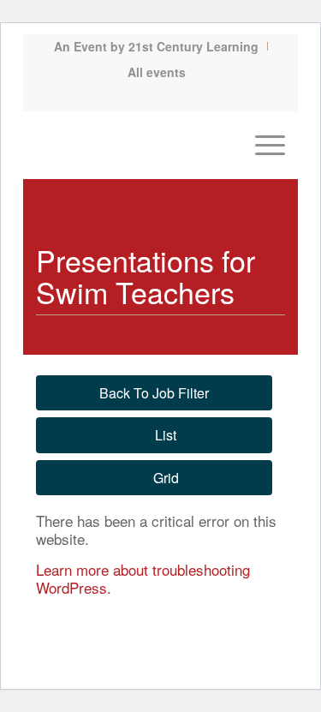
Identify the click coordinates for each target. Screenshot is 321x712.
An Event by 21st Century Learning (156, 46)
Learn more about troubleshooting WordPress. (143, 578)
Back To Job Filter (154, 393)
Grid (166, 478)
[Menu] (261, 145)
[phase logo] (135, 145)
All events (157, 72)
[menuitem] (156, 46)
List (165, 435)
